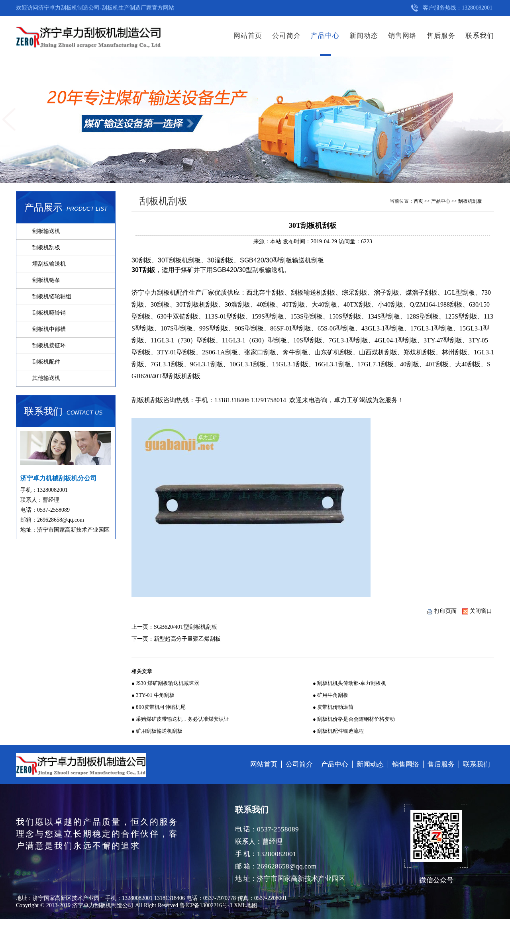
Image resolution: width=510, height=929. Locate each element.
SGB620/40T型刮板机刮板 (185, 627)
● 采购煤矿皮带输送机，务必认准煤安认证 (180, 719)
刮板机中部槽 (49, 329)
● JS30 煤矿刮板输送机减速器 (165, 683)
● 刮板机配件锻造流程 (338, 731)
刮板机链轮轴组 (51, 296)
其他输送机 (46, 378)
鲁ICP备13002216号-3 (206, 905)
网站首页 (247, 35)
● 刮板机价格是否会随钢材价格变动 (354, 719)
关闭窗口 (481, 611)
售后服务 (441, 35)
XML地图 (245, 905)
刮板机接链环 (49, 345)
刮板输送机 (46, 231)
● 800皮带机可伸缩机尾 (158, 707)
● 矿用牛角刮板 (330, 695)
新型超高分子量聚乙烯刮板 (187, 639)
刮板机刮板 (46, 247)
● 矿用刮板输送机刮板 (156, 731)
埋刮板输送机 (49, 264)
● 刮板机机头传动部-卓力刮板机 (349, 683)
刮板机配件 (46, 362)
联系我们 (479, 35)
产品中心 (325, 35)
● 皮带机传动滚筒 (333, 707)
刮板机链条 (46, 280)
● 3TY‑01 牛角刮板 (153, 695)
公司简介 (286, 35)
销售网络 (402, 35)
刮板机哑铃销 (49, 313)
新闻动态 (363, 35)
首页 (418, 201)
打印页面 (445, 611)
